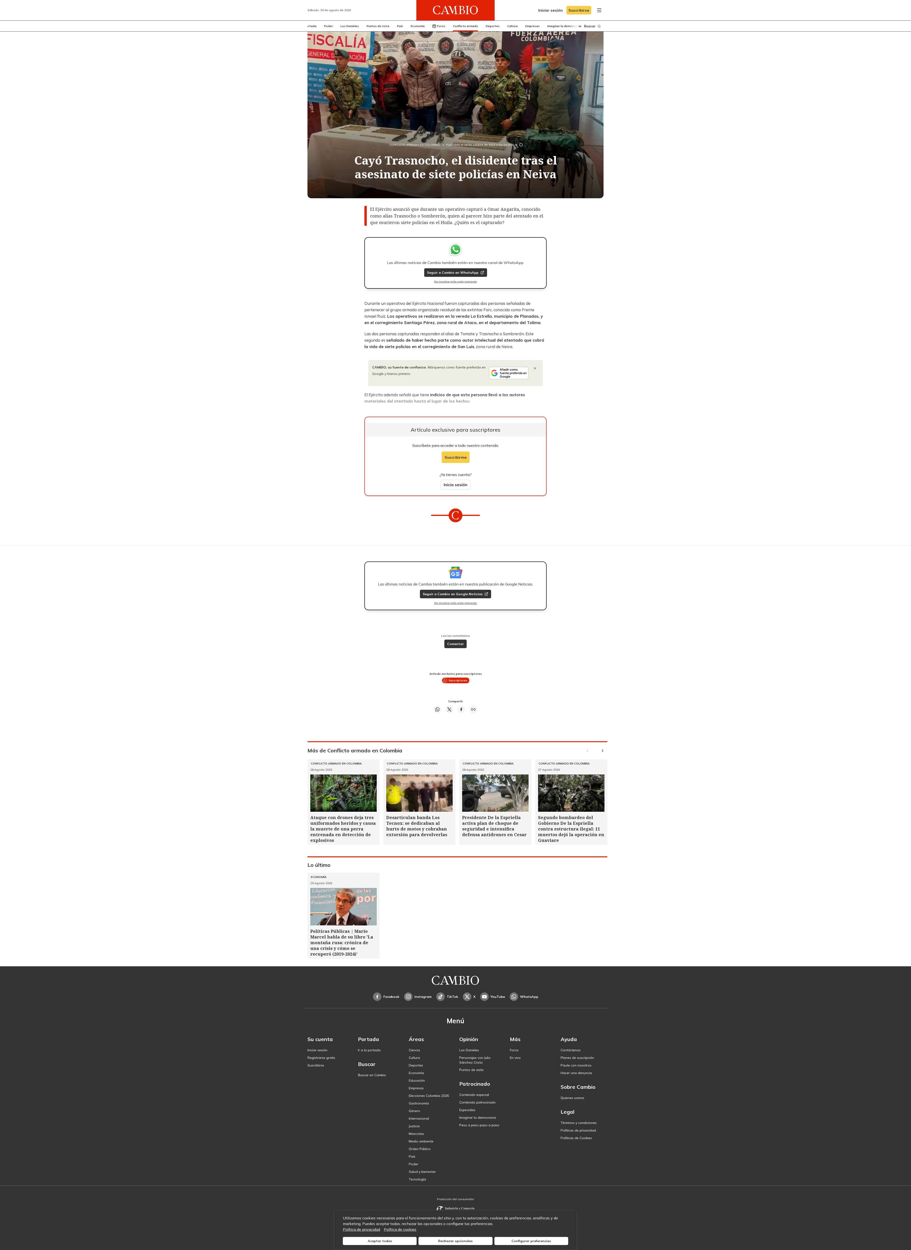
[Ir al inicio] (455, 10)
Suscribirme (456, 457)
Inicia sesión (455, 484)
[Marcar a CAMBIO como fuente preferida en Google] (508, 373)
